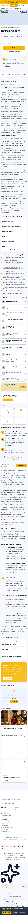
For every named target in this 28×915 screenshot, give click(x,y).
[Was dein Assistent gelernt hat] (23, 886)
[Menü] (25, 5)
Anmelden (21, 5)
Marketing (11, 8)
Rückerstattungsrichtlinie (6, 827)
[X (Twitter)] (6, 803)
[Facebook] (2, 803)
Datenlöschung (4, 829)
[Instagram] (9, 803)
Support (3, 524)
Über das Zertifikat (5, 811)
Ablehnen (15, 912)
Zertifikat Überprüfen (6, 813)
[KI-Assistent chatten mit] (10, 873)
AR (23, 846)
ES (19, 846)
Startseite (3, 8)
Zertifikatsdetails (21, 465)
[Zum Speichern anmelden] (18, 11)
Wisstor (3, 5)
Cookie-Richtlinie (4, 825)
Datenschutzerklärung (6, 821)
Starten (14, 47)
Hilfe (20, 839)
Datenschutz (5, 839)
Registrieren (14, 5)
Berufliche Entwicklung (13, 27)
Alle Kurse (3, 810)
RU (3, 848)
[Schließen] (25, 886)
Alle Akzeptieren (6, 912)
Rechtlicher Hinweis (5, 831)
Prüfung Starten (7, 399)
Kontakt (17, 811)
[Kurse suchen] (8, 5)
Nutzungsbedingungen (6, 823)
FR (15, 846)
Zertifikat (24, 74)
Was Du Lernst (10, 74)
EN (7, 846)
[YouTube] (13, 803)
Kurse (7, 8)
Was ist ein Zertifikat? (11, 904)
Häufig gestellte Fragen (6, 815)
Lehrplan (17, 74)
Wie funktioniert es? (20, 899)
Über (3, 74)
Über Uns (17, 810)
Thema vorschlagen (9, 899)
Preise (8, 901)
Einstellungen (22, 912)
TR (3, 846)
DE (11, 846)
